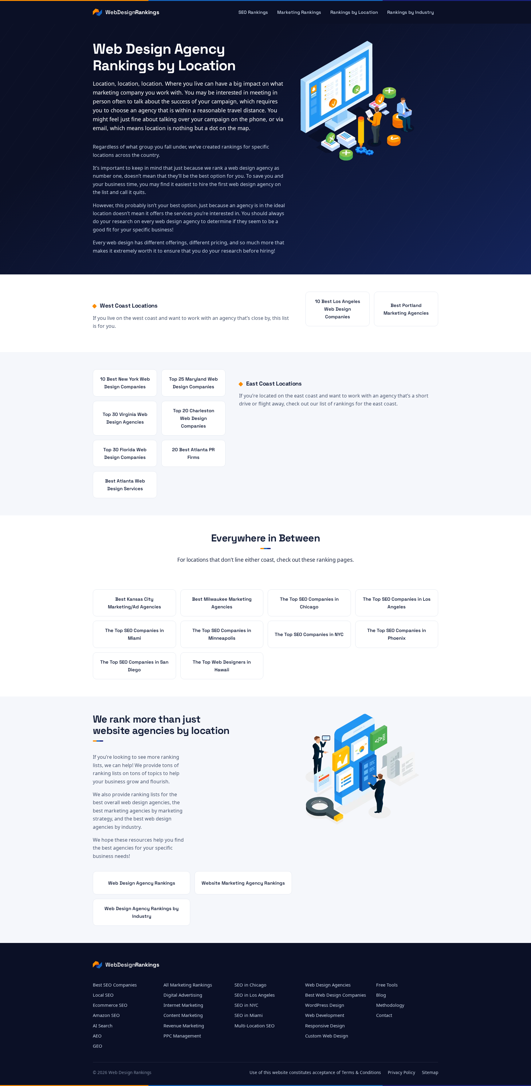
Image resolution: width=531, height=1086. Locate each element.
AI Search (102, 1025)
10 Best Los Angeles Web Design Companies (337, 309)
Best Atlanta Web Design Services (125, 484)
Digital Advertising (182, 995)
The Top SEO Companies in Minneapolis (221, 634)
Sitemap (430, 1072)
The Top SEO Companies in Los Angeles (397, 603)
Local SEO (103, 995)
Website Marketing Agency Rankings (243, 883)
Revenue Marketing (183, 1025)
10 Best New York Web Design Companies (125, 383)
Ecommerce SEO (110, 1005)
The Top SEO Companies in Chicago (309, 603)
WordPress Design (324, 1005)
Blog (381, 995)
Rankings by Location (354, 12)
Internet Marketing (183, 1005)
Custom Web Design (326, 1036)
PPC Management (182, 1036)
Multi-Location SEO (254, 1025)
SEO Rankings (253, 12)
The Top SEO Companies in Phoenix (396, 634)
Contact (384, 1015)
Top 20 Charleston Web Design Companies (193, 418)
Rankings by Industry (410, 12)
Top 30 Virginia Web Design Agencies (125, 418)
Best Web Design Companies (335, 995)
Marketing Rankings (299, 12)
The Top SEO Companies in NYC (309, 634)
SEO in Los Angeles (254, 995)
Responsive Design (325, 1025)
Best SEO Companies (115, 985)
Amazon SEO (106, 1015)
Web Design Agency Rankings (141, 883)
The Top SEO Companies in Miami (134, 634)
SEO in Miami (248, 1015)
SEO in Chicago (250, 985)
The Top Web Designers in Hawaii (222, 666)
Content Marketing (183, 1015)
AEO (97, 1036)
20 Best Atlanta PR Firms (193, 453)
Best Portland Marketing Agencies (406, 309)
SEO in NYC (246, 1005)
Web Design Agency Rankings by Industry (141, 912)
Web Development (324, 1015)
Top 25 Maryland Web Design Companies (193, 383)
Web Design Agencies (328, 985)
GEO (97, 1046)
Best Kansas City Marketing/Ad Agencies (134, 603)
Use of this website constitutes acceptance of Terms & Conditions (315, 1072)
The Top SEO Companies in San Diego (134, 666)
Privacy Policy (401, 1072)
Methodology (390, 1005)
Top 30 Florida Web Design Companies (125, 453)
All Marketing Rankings (187, 985)
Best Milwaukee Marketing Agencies (222, 603)
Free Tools (387, 985)
